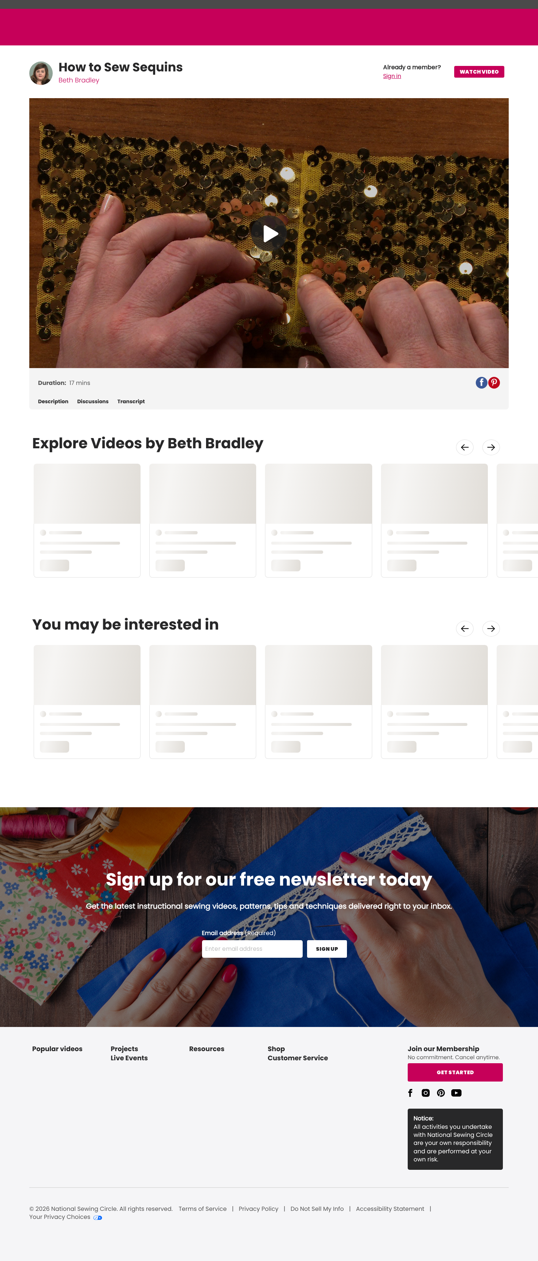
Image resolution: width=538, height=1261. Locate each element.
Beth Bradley (79, 80)
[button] (412, 72)
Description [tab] (53, 401)
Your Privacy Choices (59, 1217)
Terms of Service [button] (203, 1209)
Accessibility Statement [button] (390, 1209)
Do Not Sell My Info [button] (317, 1209)
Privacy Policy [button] (259, 1209)
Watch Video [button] (479, 71)
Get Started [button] (455, 1072)
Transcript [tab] (131, 401)
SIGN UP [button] (327, 949)
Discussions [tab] (93, 401)
